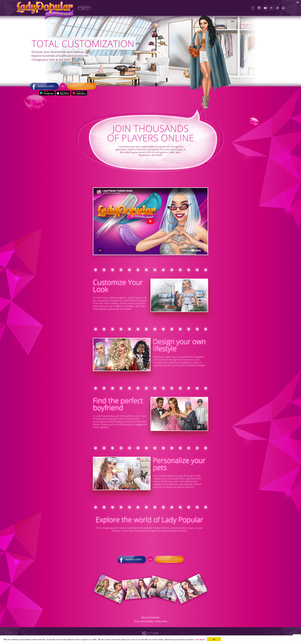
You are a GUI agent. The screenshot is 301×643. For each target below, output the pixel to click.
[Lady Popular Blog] (284, 8)
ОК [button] (214, 639)
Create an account (81, 86)
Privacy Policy (161, 621)
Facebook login (46, 86)
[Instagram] (259, 8)
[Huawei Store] (79, 93)
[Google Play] (47, 93)
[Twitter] (277, 8)
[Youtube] (265, 8)
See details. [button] (200, 639)
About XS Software (150, 617)
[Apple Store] (63, 93)
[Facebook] (253, 8)
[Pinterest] (271, 8)
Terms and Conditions (144, 621)
